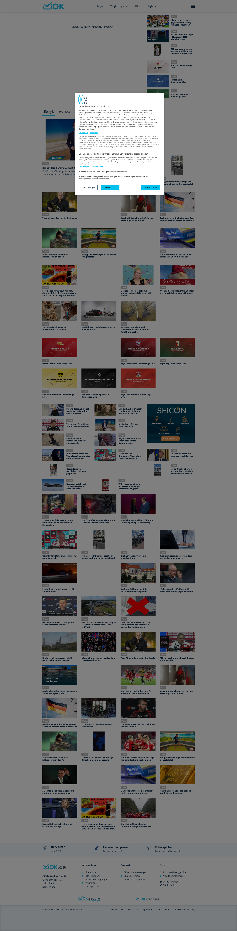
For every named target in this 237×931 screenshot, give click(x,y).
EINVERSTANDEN (150, 188)
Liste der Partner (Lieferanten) (91, 167)
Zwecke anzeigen (88, 188)
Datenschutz (83, 133)
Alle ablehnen (110, 188)
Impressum (94, 133)
